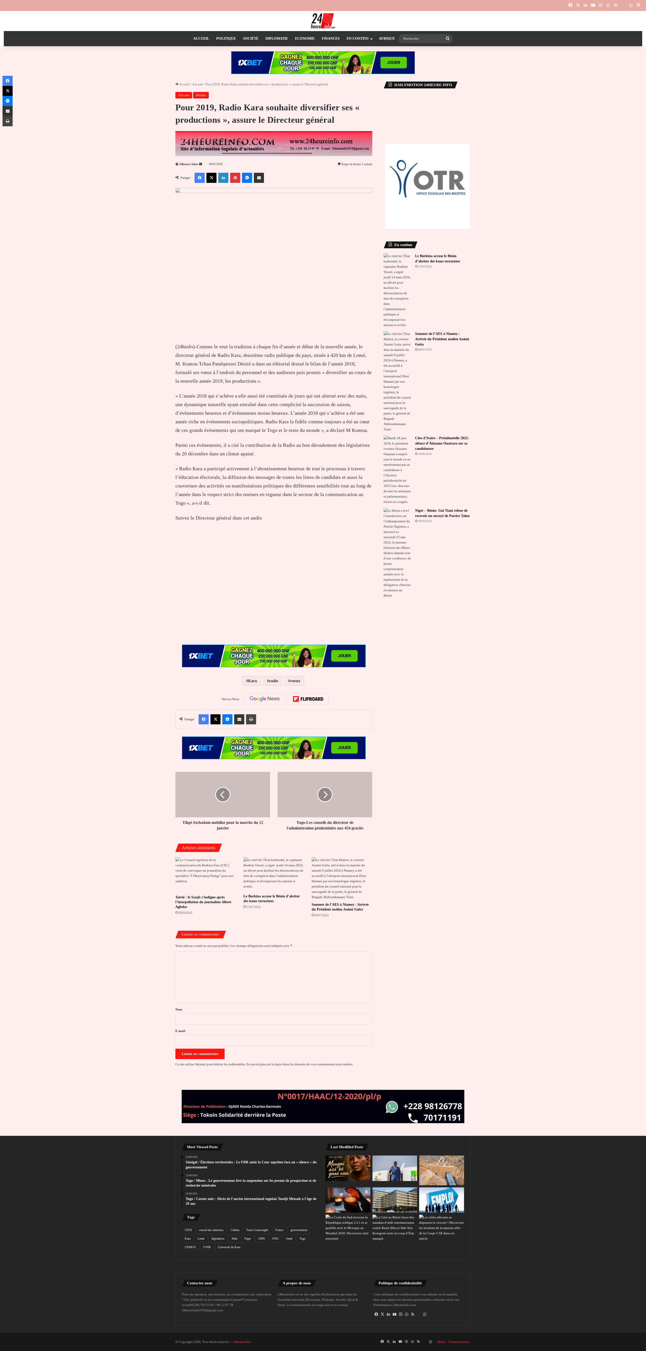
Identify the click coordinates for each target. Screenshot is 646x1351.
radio (273, 681)
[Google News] (264, 698)
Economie (305, 38)
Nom (178, 1009)
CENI (188, 1230)
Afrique (387, 38)
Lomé (201, 1238)
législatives (218, 1238)
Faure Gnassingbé (257, 1230)
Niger (247, 1238)
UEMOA (190, 1247)
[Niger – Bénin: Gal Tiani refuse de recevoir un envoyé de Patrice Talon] (397, 553)
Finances (331, 38)
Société (250, 38)
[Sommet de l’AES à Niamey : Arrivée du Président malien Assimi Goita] (342, 878)
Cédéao (235, 1230)
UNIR (207, 1247)
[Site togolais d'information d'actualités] (323, 21)
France (279, 1230)
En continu (358, 38)
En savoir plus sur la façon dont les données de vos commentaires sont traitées (300, 1064)
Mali (234, 1238)
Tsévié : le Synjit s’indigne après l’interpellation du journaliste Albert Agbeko (203, 902)
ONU (275, 1238)
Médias (201, 95)
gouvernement (298, 1230)
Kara (252, 681)
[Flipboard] (308, 699)
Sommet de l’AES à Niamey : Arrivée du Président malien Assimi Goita (442, 339)
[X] (383, 1314)
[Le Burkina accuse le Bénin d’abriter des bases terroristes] (274, 874)
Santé (289, 1238)
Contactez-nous (458, 1342)
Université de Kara (229, 1247)
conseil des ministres (211, 1230)
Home (441, 1342)
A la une (197, 84)
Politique (226, 38)
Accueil (201, 38)
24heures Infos (188, 164)
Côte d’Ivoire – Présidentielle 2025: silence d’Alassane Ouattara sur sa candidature (442, 443)
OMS (261, 1238)
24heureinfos (242, 1342)
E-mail (180, 1031)
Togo (303, 1238)
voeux (295, 681)
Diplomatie (276, 38)
